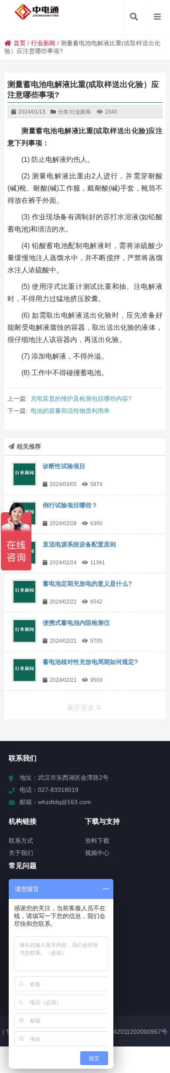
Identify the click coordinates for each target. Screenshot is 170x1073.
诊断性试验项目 (64, 466)
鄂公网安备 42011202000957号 (124, 1031)
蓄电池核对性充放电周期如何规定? (90, 661)
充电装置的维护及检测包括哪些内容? (81, 398)
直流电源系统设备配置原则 (79, 544)
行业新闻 (43, 43)
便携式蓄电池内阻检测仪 (76, 622)
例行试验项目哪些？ (70, 505)
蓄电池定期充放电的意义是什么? (87, 583)
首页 (20, 43)
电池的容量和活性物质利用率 (70, 410)
